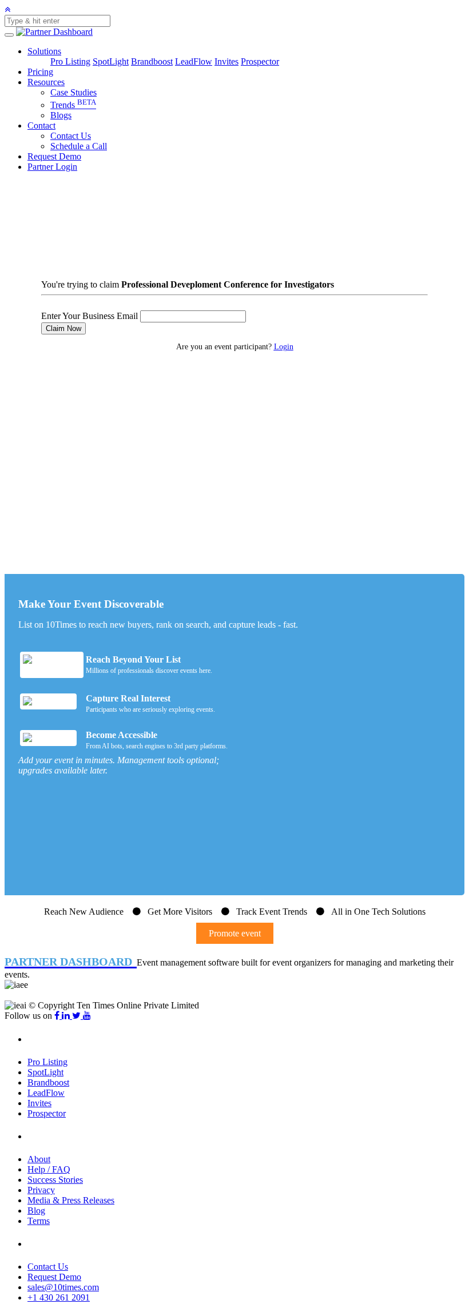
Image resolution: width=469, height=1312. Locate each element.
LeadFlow (193, 61)
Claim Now (63, 328)
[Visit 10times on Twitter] (77, 1015)
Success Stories (55, 1180)
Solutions (44, 51)
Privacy (41, 1190)
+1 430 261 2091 (58, 1297)
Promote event (235, 933)
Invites (226, 61)
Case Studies (73, 92)
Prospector (260, 61)
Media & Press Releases (70, 1200)
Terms (38, 1221)
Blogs (60, 115)
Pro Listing (70, 61)
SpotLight (111, 61)
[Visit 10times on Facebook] (58, 1015)
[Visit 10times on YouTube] (87, 1015)
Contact (41, 125)
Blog (36, 1210)
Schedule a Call (78, 146)
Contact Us (70, 136)
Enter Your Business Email (89, 316)
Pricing (40, 72)
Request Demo (54, 156)
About (38, 1159)
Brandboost (152, 61)
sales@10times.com (63, 1287)
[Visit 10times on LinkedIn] (67, 1015)
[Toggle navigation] (9, 35)
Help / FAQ (48, 1169)
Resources (46, 82)
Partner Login (52, 167)
